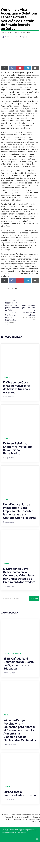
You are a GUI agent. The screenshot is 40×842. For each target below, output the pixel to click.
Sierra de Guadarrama (12, 653)
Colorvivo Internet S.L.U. (20, 829)
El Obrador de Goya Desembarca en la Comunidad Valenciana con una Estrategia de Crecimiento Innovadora (19, 575)
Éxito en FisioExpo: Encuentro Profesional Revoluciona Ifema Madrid (18, 448)
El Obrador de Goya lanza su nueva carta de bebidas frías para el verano (17, 387)
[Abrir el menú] (37, 3)
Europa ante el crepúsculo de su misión (19, 793)
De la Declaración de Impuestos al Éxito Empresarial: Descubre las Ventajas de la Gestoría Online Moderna (19, 511)
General (16, 32)
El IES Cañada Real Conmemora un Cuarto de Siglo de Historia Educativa (18, 663)
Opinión (7, 787)
